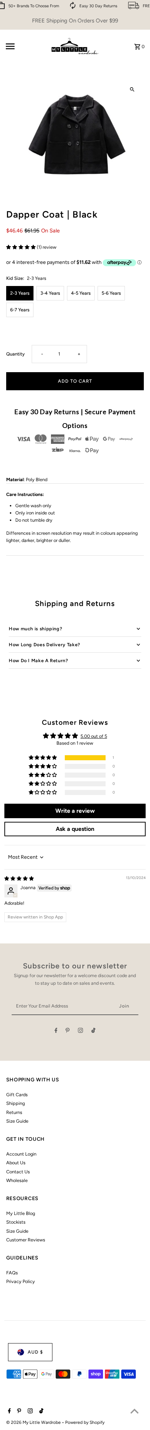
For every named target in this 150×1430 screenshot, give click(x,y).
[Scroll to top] (134, 1411)
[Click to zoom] (132, 89)
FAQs (12, 1272)
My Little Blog (20, 1213)
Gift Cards (17, 1094)
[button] (21, 247)
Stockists (15, 1222)
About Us (15, 1162)
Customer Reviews (25, 1239)
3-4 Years (50, 293)
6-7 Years (19, 309)
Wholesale (17, 1180)
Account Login (21, 1154)
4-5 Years (81, 293)
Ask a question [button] (75, 828)
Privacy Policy (20, 1281)
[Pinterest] (68, 1031)
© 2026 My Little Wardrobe (34, 1422)
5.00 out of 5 (93, 736)
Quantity (15, 354)
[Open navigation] (24, 46)
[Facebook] (56, 1031)
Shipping (15, 1103)
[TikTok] (93, 1031)
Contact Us (18, 1171)
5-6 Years (111, 293)
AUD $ (35, 1352)
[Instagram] (80, 1031)
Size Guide (17, 1121)
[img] (19, 878)
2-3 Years (19, 293)
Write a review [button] (75, 810)
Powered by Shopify (84, 1422)
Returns (14, 1112)
